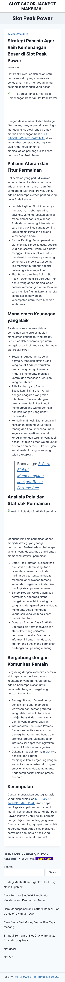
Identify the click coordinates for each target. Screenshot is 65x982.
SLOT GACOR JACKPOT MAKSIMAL (37, 977)
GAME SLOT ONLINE (18, 34)
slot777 (8, 957)
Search (8, 866)
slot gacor (10, 948)
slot (48, 751)
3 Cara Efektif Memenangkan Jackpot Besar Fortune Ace (33, 475)
